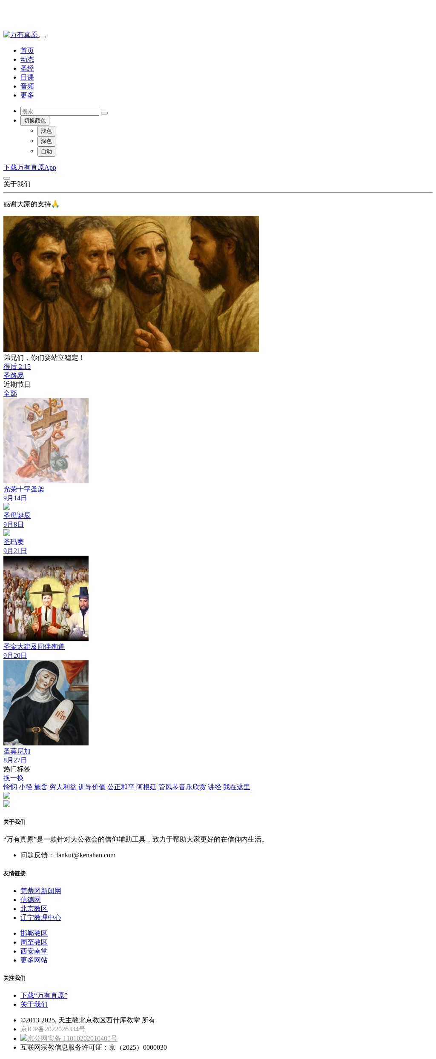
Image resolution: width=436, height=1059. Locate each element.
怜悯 (10, 787)
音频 (27, 86)
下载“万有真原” (43, 995)
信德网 (30, 899)
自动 (46, 151)
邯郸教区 (34, 933)
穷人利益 (63, 787)
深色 (46, 141)
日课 (27, 77)
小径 (25, 787)
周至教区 (34, 942)
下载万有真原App (29, 167)
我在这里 (236, 787)
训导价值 (92, 787)
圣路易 (13, 375)
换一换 (13, 778)
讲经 (214, 787)
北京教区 (34, 908)
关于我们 (34, 1004)
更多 (27, 95)
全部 (10, 393)
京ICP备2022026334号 (53, 1029)
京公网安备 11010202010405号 (72, 1038)
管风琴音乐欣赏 (182, 787)
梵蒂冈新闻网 (40, 890)
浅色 (46, 131)
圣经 (27, 68)
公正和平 (121, 787)
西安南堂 (34, 951)
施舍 (41, 787)
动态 (27, 59)
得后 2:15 (17, 366)
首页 (27, 50)
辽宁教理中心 (40, 917)
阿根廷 (146, 787)
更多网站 (34, 960)
